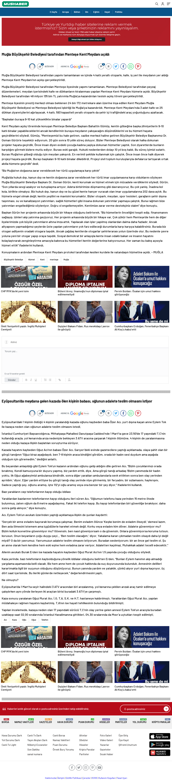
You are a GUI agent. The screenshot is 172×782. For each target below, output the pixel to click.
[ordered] (45, 380)
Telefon (44, 619)
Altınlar (83, 735)
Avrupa (65, 12)
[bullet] (50, 380)
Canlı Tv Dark (34, 735)
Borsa (5, 720)
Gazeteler (45, 720)
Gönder (12, 379)
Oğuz (33, 619)
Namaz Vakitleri (24, 720)
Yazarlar (104, 744)
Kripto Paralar (161, 720)
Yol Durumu (139, 720)
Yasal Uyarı (122, 778)
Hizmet (31, 259)
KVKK (94, 778)
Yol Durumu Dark (11, 740)
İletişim (61, 778)
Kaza (14, 619)
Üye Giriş (123, 735)
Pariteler (121, 720)
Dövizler (83, 740)
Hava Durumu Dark (12, 735)
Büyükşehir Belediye (13, 259)
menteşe (54, 259)
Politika (118, 12)
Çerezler (86, 778)
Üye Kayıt (124, 740)
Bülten (77, 12)
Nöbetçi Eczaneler (37, 744)
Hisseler (104, 720)
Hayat (107, 12)
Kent (42, 259)
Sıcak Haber (106, 754)
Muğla (66, 259)
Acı (5, 619)
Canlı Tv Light (9, 744)
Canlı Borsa (59, 735)
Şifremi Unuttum (128, 744)
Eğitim (96, 12)
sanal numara (34, 754)
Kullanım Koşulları (107, 778)
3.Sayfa (53, 12)
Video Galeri (106, 740)
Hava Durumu (65, 720)
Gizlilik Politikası (73, 778)
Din (86, 12)
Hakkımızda (50, 778)
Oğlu (24, 619)
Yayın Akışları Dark (37, 740)
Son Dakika (33, 749)
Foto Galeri (106, 735)
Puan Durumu (86, 720)
